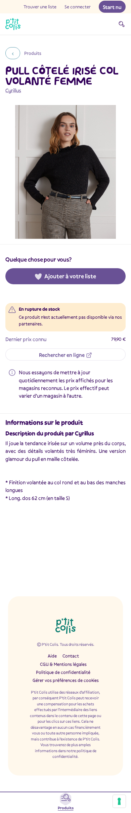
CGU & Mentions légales (63, 664)
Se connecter (77, 7)
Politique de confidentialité (63, 672)
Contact (70, 656)
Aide (52, 656)
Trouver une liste (40, 7)
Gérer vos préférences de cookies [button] (66, 680)
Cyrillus (13, 90)
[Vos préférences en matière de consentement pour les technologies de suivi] (119, 801)
